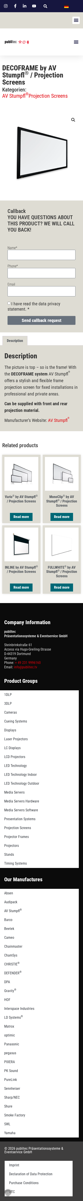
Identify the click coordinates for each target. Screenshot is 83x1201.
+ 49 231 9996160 (28, 663)
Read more (21, 517)
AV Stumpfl (58, 420)
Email (11, 284)
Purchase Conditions (24, 1183)
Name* (12, 248)
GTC (12, 1192)
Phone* (13, 266)
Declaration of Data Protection (30, 1174)
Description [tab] (15, 341)
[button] (45, 6)
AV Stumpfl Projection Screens (35, 96)
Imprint (14, 1165)
